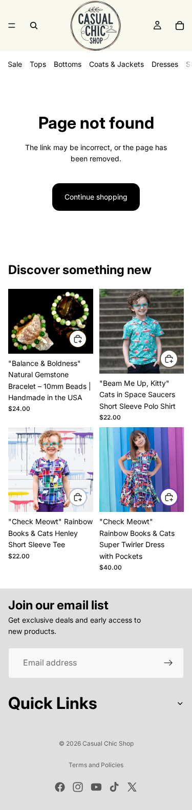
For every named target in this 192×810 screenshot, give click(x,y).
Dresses (165, 64)
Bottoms (67, 64)
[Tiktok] (114, 787)
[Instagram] (78, 787)
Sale (15, 64)
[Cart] (179, 25)
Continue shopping (96, 196)
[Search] (34, 25)
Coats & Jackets (116, 64)
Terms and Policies (96, 765)
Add (86, 338)
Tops (38, 64)
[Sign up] (168, 663)
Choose (177, 358)
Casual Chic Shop (108, 743)
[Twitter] (132, 787)
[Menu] (12, 25)
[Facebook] (60, 787)
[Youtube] (96, 787)
